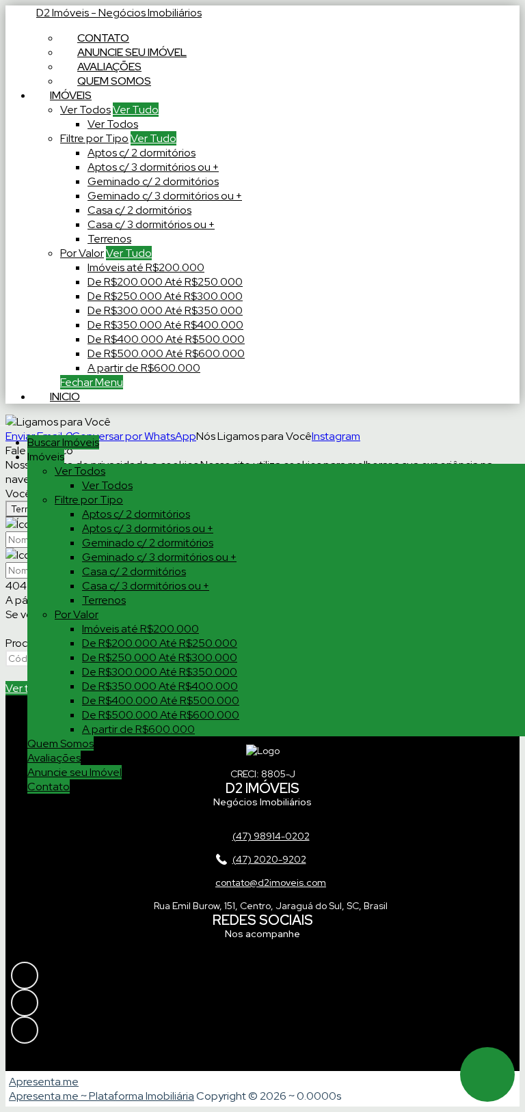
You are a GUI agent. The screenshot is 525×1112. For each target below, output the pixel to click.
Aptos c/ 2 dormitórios (142, 152)
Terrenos (109, 239)
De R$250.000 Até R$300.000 (165, 296)
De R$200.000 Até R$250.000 (165, 282)
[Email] (262, 1030)
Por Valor (82, 253)
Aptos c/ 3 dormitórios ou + (153, 167)
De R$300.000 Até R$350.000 (165, 310)
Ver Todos (85, 109)
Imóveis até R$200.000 (146, 267)
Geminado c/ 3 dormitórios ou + (165, 196)
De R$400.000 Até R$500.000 (166, 339)
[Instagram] (262, 975)
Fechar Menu (91, 382)
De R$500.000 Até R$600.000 (166, 353)
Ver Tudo (136, 109)
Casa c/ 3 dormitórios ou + (151, 224)
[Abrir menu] (4, 422)
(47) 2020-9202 (269, 859)
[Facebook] (262, 1002)
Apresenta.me (44, 1081)
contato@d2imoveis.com (270, 882)
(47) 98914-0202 (271, 836)
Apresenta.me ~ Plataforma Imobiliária (101, 1096)
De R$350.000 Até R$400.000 (165, 325)
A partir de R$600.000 (144, 368)
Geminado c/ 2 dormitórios (153, 181)
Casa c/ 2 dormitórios (139, 210)
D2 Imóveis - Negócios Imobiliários (119, 12)
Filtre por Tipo (94, 138)
